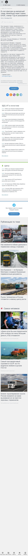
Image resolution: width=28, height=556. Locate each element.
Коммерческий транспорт (8, 370)
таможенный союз (12, 82)
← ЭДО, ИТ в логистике (6, 8)
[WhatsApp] (17, 94)
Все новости (5, 155)
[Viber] (14, 94)
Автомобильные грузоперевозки (9, 338)
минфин (21, 82)
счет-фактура (4, 80)
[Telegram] (21, 94)
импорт (15, 80)
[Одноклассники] (11, 94)
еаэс (18, 82)
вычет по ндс (10, 80)
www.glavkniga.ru (7, 76)
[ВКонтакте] (7, 94)
